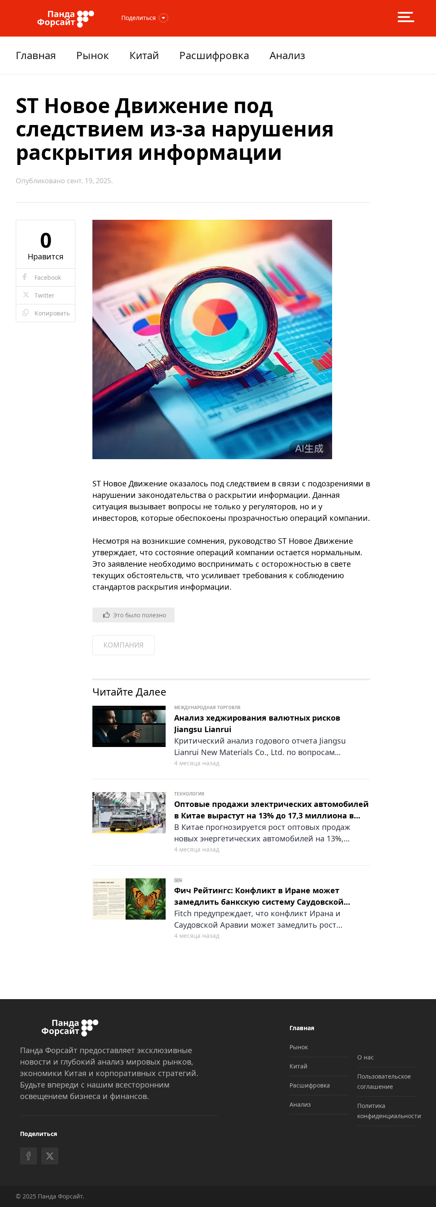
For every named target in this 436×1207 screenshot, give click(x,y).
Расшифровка (214, 55)
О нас (365, 1057)
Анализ (287, 55)
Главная (36, 55)
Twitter (44, 295)
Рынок (92, 55)
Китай (144, 55)
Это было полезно (139, 615)
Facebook (47, 277)
